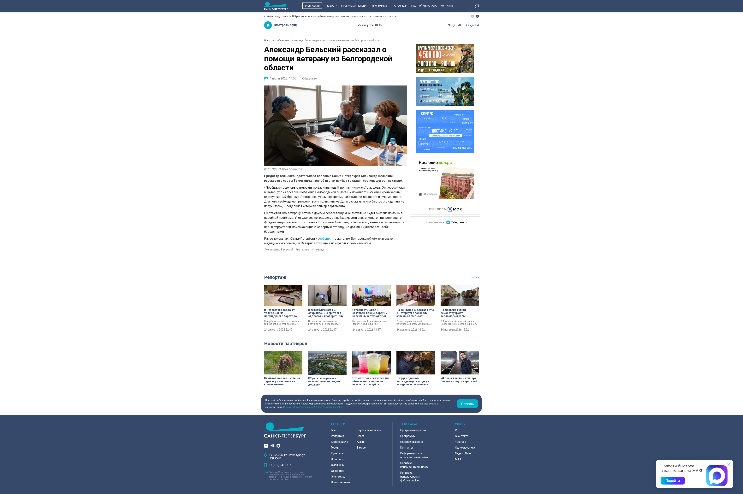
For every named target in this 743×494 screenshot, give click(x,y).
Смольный (337, 465)
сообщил (324, 238)
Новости (331, 5)
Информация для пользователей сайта (414, 455)
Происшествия (340, 482)
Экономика (338, 476)
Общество (309, 78)
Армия (361, 441)
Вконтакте (461, 436)
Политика (337, 459)
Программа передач (354, 5)
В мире (361, 447)
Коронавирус (339, 441)
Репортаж (275, 277)
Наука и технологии (369, 430)
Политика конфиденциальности (414, 465)
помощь (318, 249)
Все (333, 430)
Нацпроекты (312, 5)
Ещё (474, 277)
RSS (457, 430)
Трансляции (399, 5)
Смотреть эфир (286, 25)
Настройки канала (424, 5)
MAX (458, 459)
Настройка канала (412, 441)
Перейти (672, 481)
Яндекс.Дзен (463, 453)
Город (335, 447)
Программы (380, 5)
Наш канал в (437, 209)
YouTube (460, 441)
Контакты (447, 5)
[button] (477, 16)
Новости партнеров (285, 343)
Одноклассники (465, 447)
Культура (337, 453)
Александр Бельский (278, 249)
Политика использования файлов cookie (410, 476)
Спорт (360, 436)
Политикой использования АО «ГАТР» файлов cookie (312, 407)
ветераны (302, 249)
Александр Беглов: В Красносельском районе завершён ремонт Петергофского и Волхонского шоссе (332, 16)
